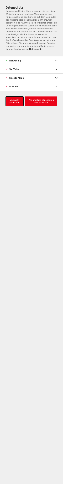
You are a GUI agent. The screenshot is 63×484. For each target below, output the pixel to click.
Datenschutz (35, 49)
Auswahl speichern (15, 101)
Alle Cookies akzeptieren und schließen (41, 101)
